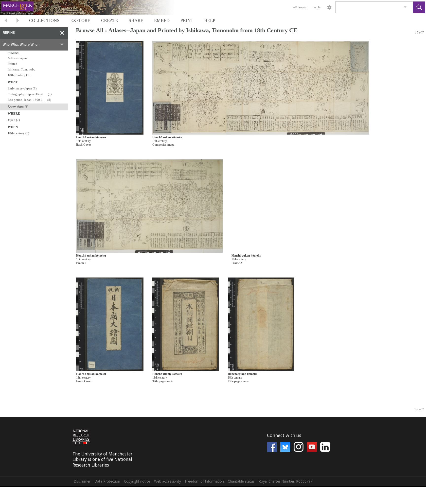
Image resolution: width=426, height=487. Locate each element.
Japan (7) (14, 120)
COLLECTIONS (44, 20)
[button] (419, 7)
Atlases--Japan (17, 58)
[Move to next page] (18, 21)
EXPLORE (80, 20)
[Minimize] (62, 33)
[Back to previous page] (6, 21)
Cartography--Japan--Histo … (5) (30, 94)
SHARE (136, 20)
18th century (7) (18, 133)
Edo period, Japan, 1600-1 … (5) (29, 100)
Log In (316, 7)
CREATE (109, 20)
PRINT (186, 20)
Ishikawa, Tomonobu (22, 69)
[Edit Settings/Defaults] (329, 7)
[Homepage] (93, 7)
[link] (405, 7)
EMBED (162, 20)
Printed (12, 64)
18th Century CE (19, 75)
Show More (16, 107)
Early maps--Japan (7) (22, 88)
